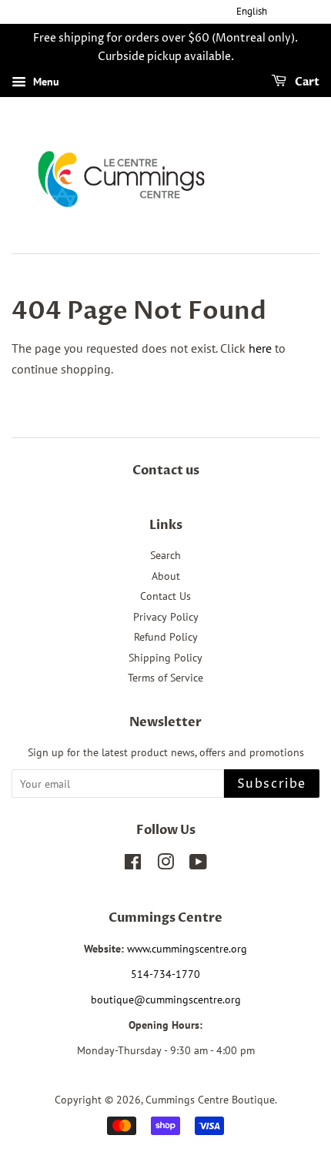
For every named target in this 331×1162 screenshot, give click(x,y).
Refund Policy (166, 637)
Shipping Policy (165, 658)
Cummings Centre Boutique (210, 1100)
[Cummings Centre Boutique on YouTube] (198, 865)
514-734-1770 (165, 974)
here (260, 348)
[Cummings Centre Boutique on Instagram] (165, 865)
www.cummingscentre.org (187, 949)
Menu (44, 82)
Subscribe (271, 783)
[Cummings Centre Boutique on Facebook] (133, 865)
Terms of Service (165, 678)
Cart (306, 82)
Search (165, 555)
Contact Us (165, 596)
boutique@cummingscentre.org (166, 999)
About (166, 576)
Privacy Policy (166, 617)
